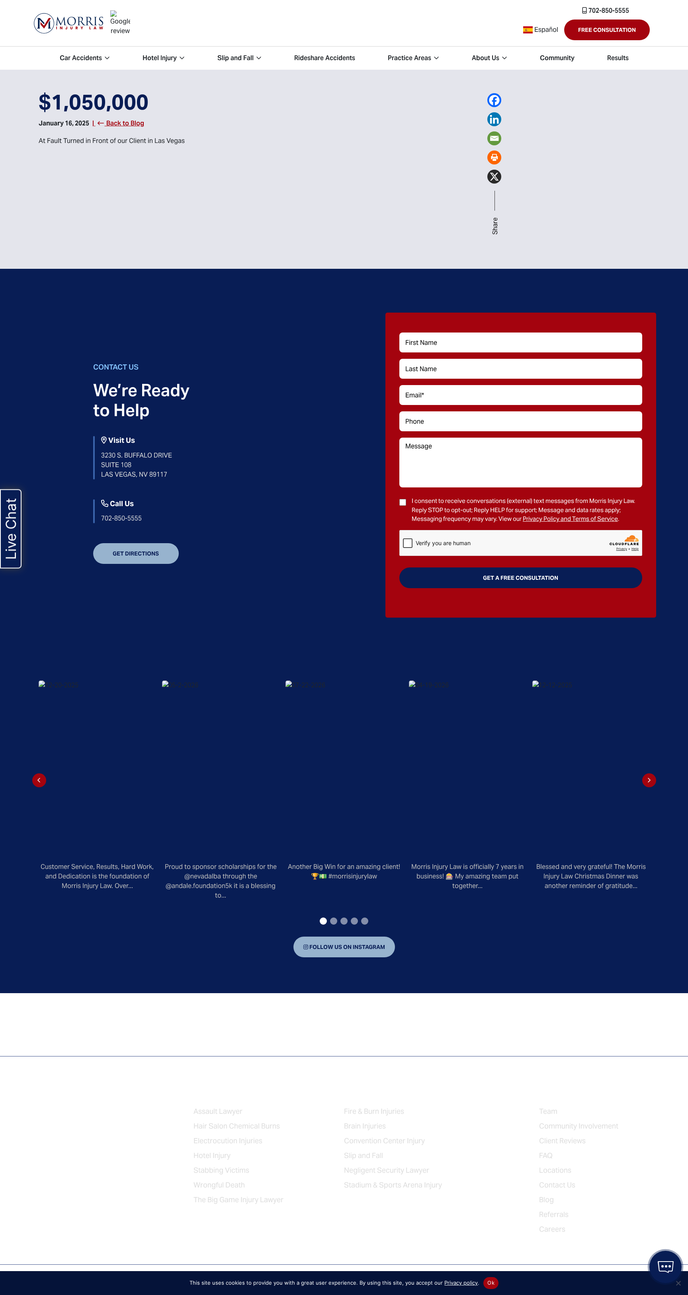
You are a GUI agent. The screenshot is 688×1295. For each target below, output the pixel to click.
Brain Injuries (365, 1126)
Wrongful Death (219, 1184)
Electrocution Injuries (228, 1140)
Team (548, 1111)
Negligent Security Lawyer (386, 1170)
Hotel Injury (65, 1111)
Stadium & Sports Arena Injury (393, 1184)
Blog (546, 1199)
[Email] (494, 137)
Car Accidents (71, 1092)
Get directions (136, 553)
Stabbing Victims (221, 1170)
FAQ (546, 1155)
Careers (552, 1229)
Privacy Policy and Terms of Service (570, 518)
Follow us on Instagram (346, 947)
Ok (490, 1282)
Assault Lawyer (218, 1111)
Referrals (554, 1214)
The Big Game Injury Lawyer (238, 1199)
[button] (323, 921)
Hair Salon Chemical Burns (237, 1126)
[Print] (494, 156)
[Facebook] (494, 99)
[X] (494, 175)
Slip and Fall (66, 1150)
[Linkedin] (494, 118)
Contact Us (557, 1184)
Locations (555, 1170)
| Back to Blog (118, 123)
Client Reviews (562, 1140)
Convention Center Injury (384, 1140)
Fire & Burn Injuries (374, 1111)
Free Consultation (607, 29)
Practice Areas (227, 1092)
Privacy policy (461, 1282)
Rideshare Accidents (86, 1131)
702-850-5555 (608, 10)
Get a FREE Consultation (520, 577)
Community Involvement (578, 1126)
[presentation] (39, 780)
